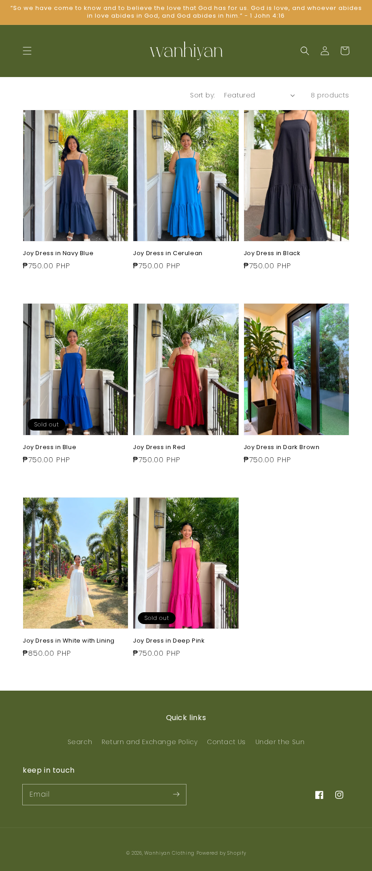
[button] (27, 51)
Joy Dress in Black (272, 253)
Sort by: (202, 95)
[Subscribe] (176, 794)
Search (80, 741)
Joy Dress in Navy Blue (58, 253)
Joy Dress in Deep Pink (169, 641)
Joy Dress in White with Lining (69, 641)
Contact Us (226, 741)
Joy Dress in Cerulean (168, 253)
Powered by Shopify (221, 853)
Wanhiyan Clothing (170, 853)
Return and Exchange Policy (150, 741)
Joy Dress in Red (159, 447)
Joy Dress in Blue (49, 447)
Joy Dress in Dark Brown (282, 447)
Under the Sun (280, 741)
